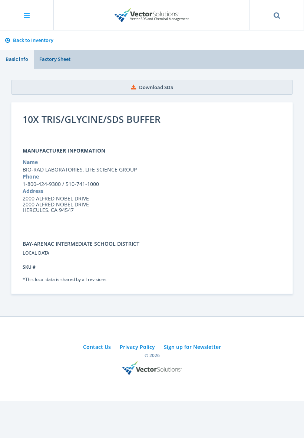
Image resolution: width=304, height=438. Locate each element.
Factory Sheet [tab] (54, 59)
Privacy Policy (137, 346)
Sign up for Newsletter (192, 346)
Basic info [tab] (17, 59)
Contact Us (97, 346)
